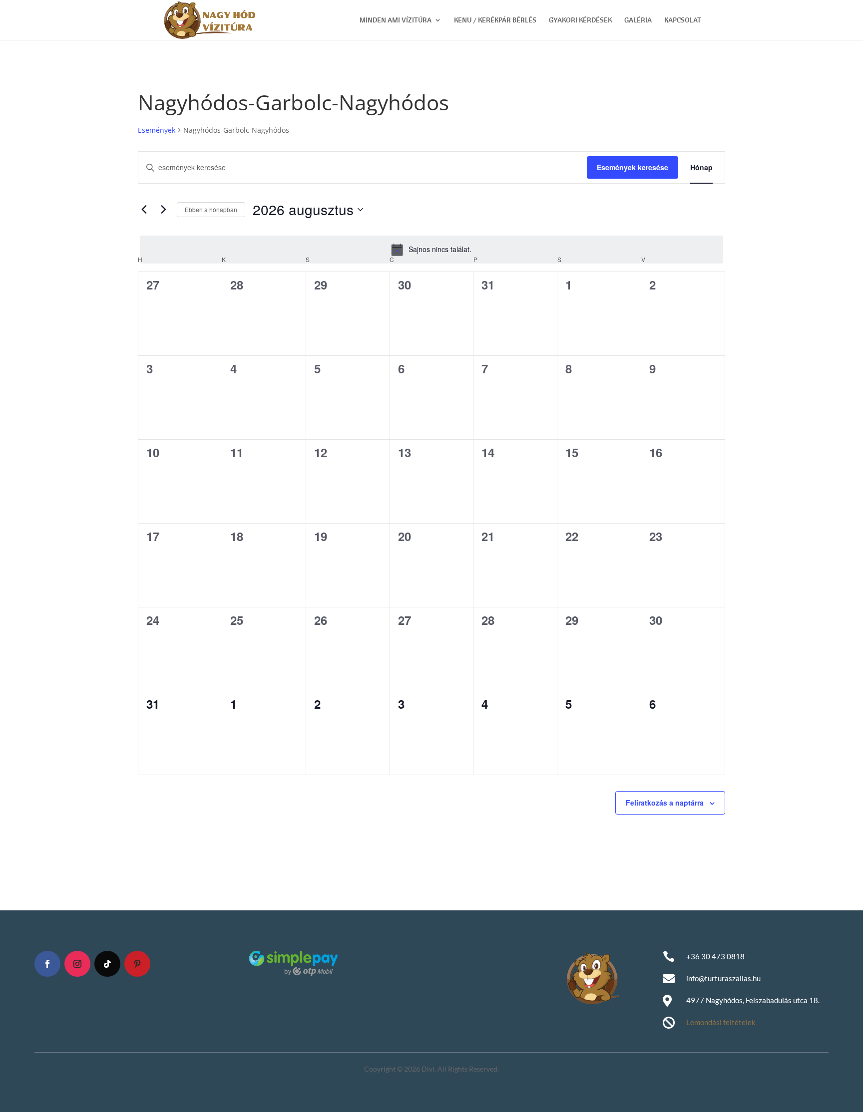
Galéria (638, 20)
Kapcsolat (682, 20)
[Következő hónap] (163, 210)
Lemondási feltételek (721, 1022)
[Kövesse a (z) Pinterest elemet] (137, 964)
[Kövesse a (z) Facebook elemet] (47, 964)
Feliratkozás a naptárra (665, 803)
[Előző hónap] (144, 210)
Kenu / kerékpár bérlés (495, 20)
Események (156, 130)
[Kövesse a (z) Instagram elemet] (77, 964)
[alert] (431, 250)
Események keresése (632, 167)
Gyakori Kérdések (580, 20)
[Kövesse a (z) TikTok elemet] (107, 964)
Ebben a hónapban (211, 209)
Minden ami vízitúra (396, 20)
